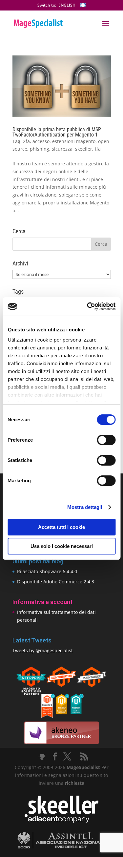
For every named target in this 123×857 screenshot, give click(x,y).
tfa (98, 149)
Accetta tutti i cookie (61, 527)
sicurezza (62, 149)
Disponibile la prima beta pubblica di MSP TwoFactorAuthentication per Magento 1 (56, 132)
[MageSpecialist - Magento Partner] (61, 716)
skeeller (83, 149)
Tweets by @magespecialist (42, 650)
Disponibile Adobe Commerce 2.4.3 (55, 581)
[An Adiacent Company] (61, 821)
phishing (39, 149)
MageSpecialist (83, 767)
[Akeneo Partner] (62, 744)
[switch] (106, 440)
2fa (26, 141)
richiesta (74, 783)
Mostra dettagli (84, 507)
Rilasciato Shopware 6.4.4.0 (47, 571)
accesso (41, 141)
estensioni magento (73, 141)
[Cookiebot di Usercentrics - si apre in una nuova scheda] (87, 306)
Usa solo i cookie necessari (62, 546)
